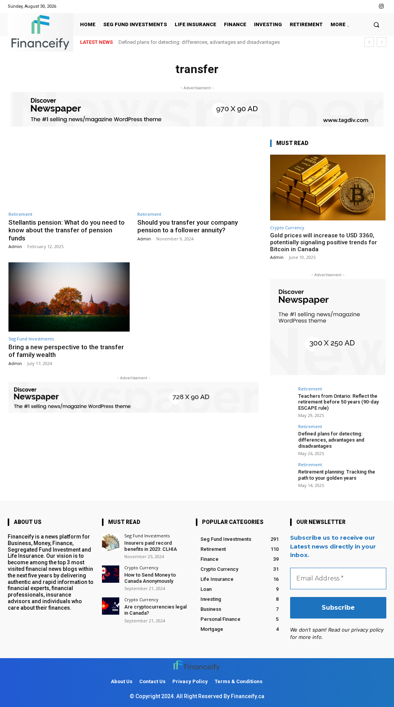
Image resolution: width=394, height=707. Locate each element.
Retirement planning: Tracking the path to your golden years (336, 475)
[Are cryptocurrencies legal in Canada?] (110, 606)
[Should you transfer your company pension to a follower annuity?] (198, 172)
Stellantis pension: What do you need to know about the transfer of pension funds (66, 230)
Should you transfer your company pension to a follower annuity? (187, 226)
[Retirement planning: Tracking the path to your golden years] (281, 473)
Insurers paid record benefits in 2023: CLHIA (150, 546)
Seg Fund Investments (31, 339)
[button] (376, 24)
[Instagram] (381, 6)
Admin (15, 246)
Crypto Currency (287, 227)
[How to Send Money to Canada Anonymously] (110, 574)
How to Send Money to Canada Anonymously (150, 578)
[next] (381, 42)
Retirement (20, 214)
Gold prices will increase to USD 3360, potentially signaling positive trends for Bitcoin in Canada (323, 242)
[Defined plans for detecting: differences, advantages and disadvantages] (281, 435)
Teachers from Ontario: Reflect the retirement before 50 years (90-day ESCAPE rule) (338, 402)
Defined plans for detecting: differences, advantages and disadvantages (199, 42)
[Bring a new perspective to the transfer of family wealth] (69, 297)
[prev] (369, 42)
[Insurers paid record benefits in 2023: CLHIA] (110, 542)
